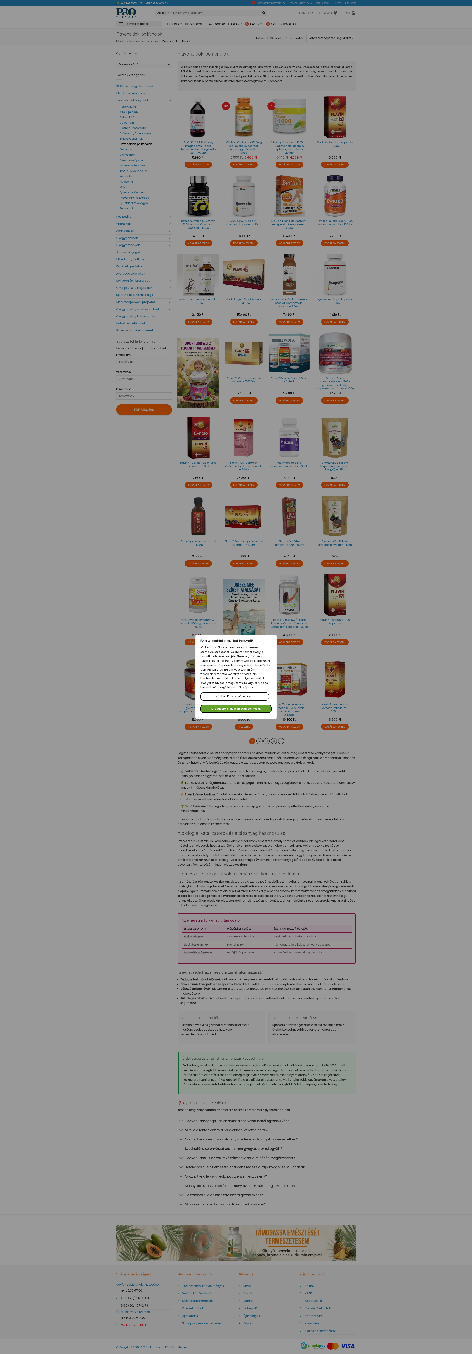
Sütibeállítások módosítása (234, 696)
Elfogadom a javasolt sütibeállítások (236, 709)
